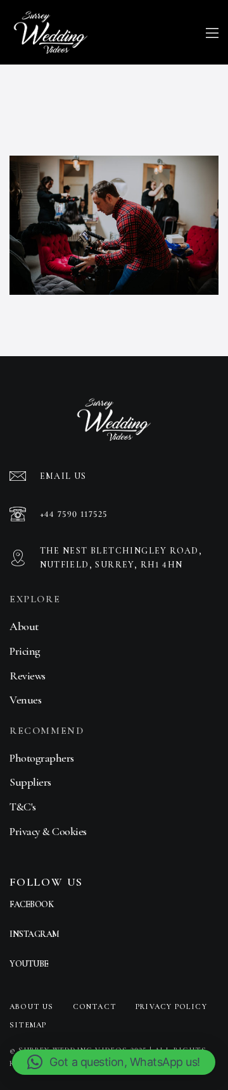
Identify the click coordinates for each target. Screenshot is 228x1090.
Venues (25, 700)
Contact (95, 1006)
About (24, 626)
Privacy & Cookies (48, 831)
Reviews (28, 676)
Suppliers (30, 782)
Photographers (42, 758)
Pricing (25, 651)
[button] (113, 1062)
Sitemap (28, 1024)
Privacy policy (171, 1006)
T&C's (23, 807)
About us (32, 1006)
